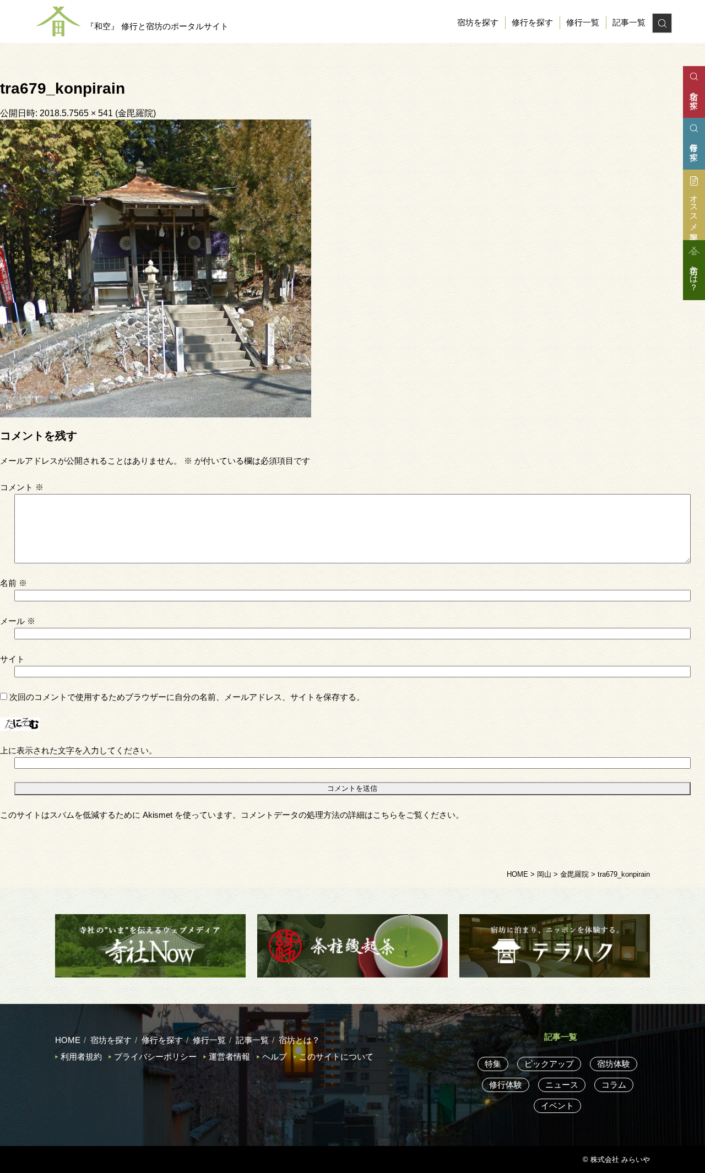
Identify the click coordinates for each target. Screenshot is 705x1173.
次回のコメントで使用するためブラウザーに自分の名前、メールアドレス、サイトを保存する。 (187, 697)
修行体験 (505, 1084)
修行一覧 (582, 22)
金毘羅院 (135, 113)
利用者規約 (81, 1056)
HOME (67, 1040)
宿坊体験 (613, 1063)
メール (17, 621)
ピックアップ (549, 1063)
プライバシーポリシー (155, 1056)
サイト (12, 659)
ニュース (561, 1084)
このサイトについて (336, 1056)
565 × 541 (93, 113)
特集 (493, 1063)
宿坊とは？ (299, 1040)
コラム (613, 1084)
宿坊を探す (477, 22)
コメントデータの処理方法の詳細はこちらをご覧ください (348, 814)
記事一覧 (629, 22)
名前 (13, 583)
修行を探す (532, 22)
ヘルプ (274, 1056)
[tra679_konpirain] (155, 267)
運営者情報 (229, 1056)
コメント (22, 487)
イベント (557, 1105)
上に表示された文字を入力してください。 (78, 750)
